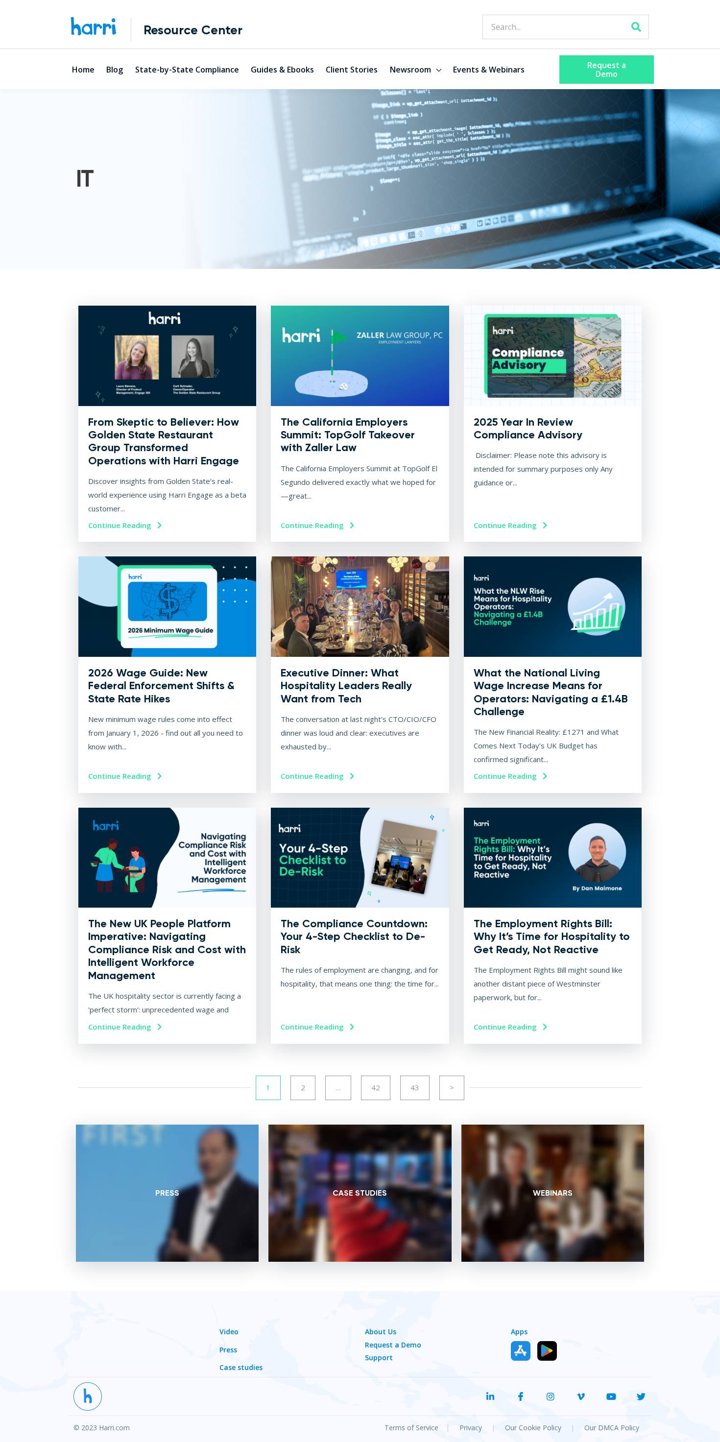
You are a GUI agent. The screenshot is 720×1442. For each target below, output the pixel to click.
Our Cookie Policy (534, 1416)
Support (379, 1346)
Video (229, 1320)
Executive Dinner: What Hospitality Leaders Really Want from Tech (346, 675)
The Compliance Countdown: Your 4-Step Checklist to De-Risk (354, 925)
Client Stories (352, 62)
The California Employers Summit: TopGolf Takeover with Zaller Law (348, 424)
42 (375, 1077)
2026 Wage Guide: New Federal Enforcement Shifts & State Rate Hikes (161, 675)
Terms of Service (411, 1416)
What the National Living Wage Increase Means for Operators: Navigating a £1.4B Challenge (551, 681)
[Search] (636, 27)
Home (83, 62)
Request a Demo (393, 1334)
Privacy (471, 1416)
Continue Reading (120, 514)
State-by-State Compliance (187, 62)
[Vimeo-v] (581, 1385)
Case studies (241, 1356)
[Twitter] (641, 1385)
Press (228, 1339)
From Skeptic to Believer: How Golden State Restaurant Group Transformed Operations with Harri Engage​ (163, 431)
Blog (114, 62)
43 (414, 1077)
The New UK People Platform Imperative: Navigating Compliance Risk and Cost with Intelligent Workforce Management (167, 938)
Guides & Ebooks (282, 62)
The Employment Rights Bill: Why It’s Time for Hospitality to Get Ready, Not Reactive (552, 925)
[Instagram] (551, 1385)
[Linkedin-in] (490, 1385)
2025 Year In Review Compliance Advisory (528, 418)
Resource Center (193, 30)
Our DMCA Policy (611, 1416)
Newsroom (410, 62)
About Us (380, 1320)
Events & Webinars (489, 62)
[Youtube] (611, 1385)
